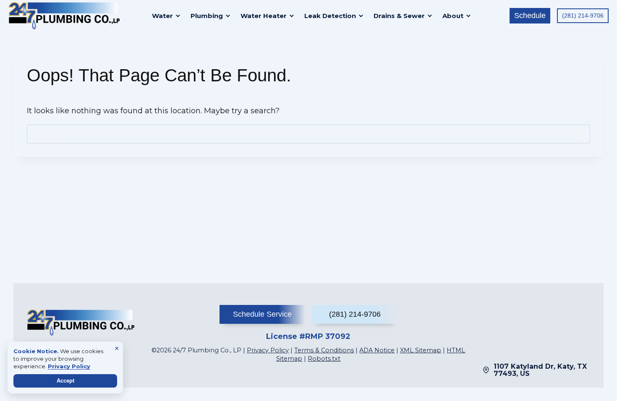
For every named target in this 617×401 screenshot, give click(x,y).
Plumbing (207, 16)
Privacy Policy (268, 350)
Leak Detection (330, 16)
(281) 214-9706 (583, 15)
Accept (65, 381)
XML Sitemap (420, 350)
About (452, 16)
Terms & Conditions (324, 350)
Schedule (530, 15)
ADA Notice (377, 350)
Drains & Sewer (399, 16)
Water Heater (264, 16)
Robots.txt (324, 358)
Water (162, 16)
